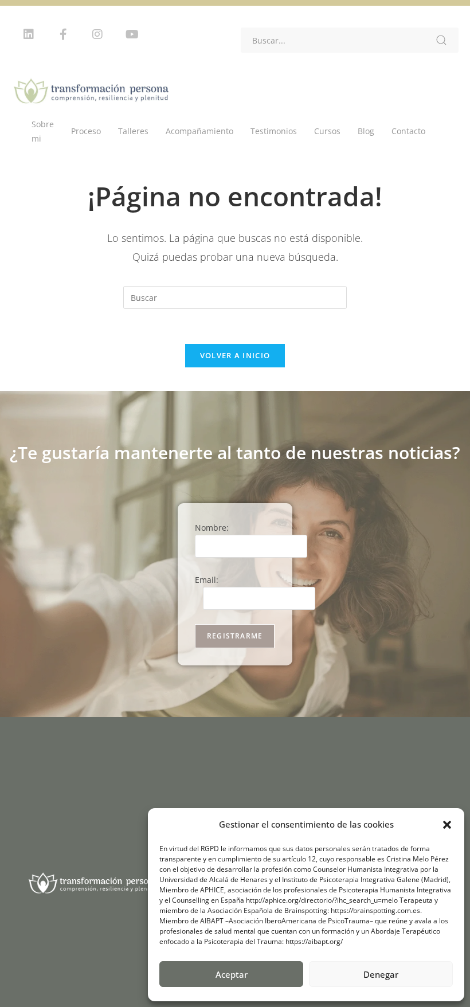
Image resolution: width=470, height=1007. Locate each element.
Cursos (327, 131)
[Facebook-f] (63, 34)
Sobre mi (43, 131)
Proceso (86, 131)
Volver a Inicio (235, 355)
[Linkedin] (28, 34)
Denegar (380, 974)
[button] (447, 824)
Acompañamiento (199, 131)
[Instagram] (97, 34)
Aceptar (232, 974)
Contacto (408, 131)
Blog (366, 131)
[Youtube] (132, 34)
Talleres (133, 131)
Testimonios (273, 131)
